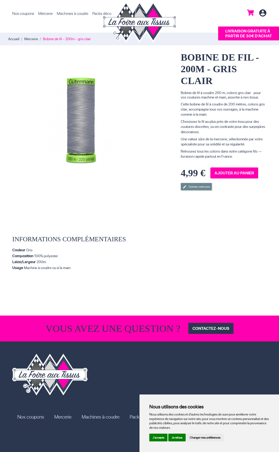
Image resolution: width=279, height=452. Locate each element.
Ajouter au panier (234, 173)
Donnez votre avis (196, 187)
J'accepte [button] (158, 437)
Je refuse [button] (177, 437)
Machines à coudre (72, 13)
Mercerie (45, 13)
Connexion (263, 13)
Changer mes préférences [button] (205, 437)
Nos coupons (23, 13)
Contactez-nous (210, 328)
